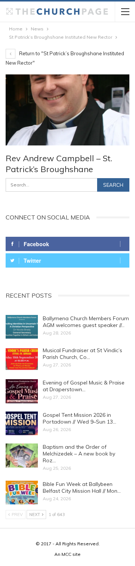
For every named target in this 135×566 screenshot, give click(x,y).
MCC (66, 554)
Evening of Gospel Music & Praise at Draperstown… (83, 386)
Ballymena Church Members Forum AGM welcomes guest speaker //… (86, 321)
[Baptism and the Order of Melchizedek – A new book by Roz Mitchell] (22, 455)
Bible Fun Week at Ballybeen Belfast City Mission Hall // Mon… (82, 487)
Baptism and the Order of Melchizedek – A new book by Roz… (79, 453)
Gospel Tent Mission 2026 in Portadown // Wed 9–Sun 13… (79, 418)
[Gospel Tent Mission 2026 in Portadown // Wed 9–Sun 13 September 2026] (22, 424)
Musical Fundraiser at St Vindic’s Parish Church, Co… (82, 353)
